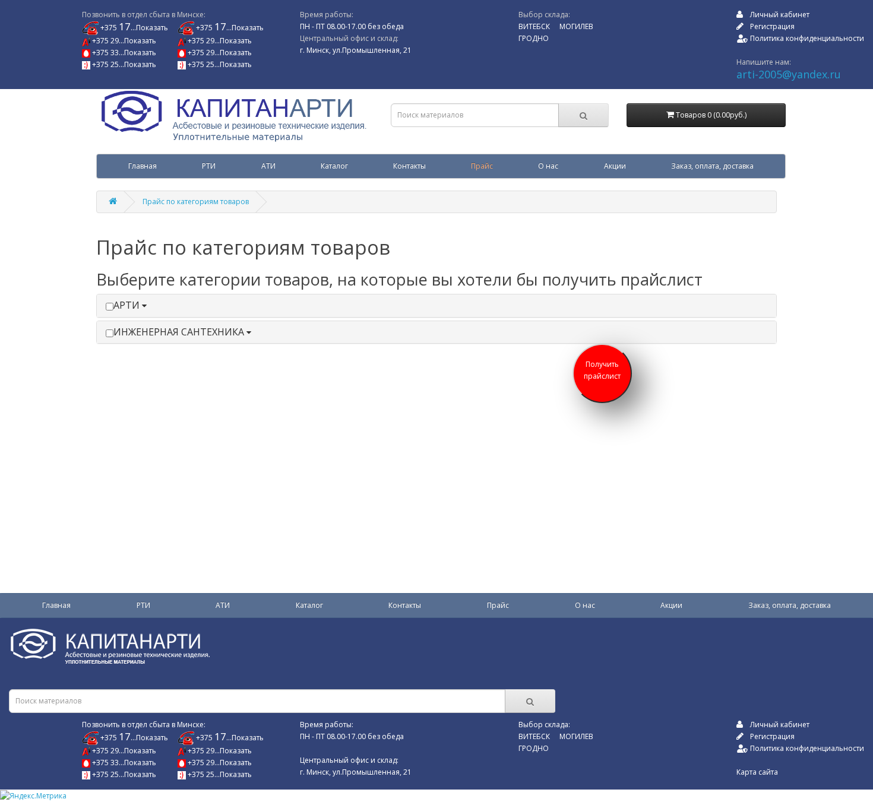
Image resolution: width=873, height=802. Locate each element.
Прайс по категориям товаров (196, 201)
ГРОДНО (533, 38)
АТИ (268, 166)
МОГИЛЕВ (576, 26)
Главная (142, 166)
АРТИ (127, 305)
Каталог (334, 166)
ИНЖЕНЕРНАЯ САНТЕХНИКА (179, 331)
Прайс (482, 166)
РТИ (209, 166)
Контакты (409, 166)
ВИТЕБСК (534, 26)
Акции (615, 166)
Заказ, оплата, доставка (712, 166)
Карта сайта (757, 772)
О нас (548, 166)
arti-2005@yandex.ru (788, 74)
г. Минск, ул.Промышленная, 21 (356, 50)
